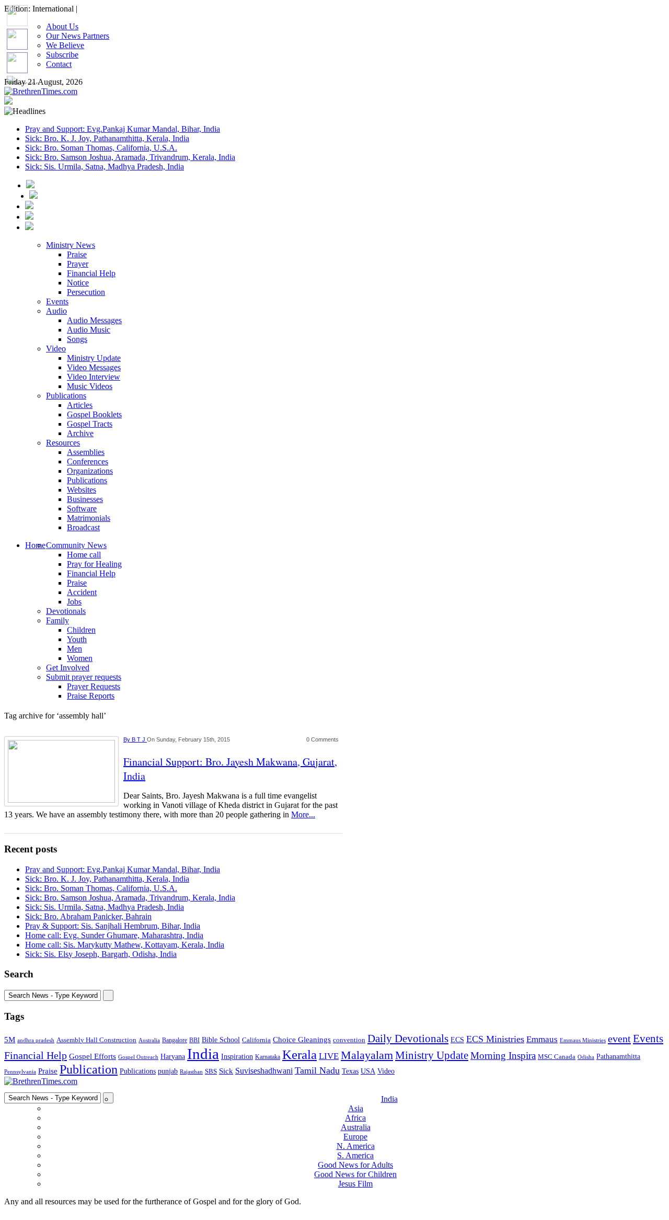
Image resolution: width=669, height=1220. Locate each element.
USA (368, 1071)
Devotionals (66, 611)
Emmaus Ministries (583, 1040)
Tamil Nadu (317, 1070)
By (127, 739)
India (203, 1053)
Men (74, 648)
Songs (77, 339)
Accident (82, 592)
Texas (350, 1071)
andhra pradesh (35, 1040)
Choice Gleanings (302, 1039)
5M (9, 1039)
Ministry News (70, 245)
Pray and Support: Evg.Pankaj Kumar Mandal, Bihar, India (122, 128)
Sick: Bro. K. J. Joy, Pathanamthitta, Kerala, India (107, 138)
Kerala (299, 1054)
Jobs (74, 601)
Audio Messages (94, 320)
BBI (194, 1040)
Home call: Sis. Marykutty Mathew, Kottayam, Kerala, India (124, 944)
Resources (63, 442)
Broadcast (83, 527)
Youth (77, 639)
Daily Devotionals (407, 1038)
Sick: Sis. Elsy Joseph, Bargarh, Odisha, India (101, 954)
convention (349, 1040)
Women (80, 658)
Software (82, 508)
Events (57, 301)
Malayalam (367, 1055)
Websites (81, 489)
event (619, 1038)
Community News (76, 545)
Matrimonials (88, 518)
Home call (84, 554)
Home (35, 545)
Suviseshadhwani (264, 1070)
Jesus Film (355, 1183)
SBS (211, 1071)
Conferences (87, 461)
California (256, 1040)
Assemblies (86, 452)
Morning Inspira (503, 1056)
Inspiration (237, 1056)
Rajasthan (191, 1071)
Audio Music (88, 329)
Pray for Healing (94, 564)
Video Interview (93, 376)
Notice (78, 282)
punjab (168, 1071)
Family (57, 620)
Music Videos (89, 386)
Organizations (90, 470)
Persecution (86, 292)
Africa (355, 1117)
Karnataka (267, 1057)
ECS (457, 1040)
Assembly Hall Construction (96, 1040)
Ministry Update (94, 358)
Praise (77, 254)
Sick (226, 1071)
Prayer (77, 263)
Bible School (221, 1040)
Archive (80, 433)
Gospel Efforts (92, 1056)
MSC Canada (556, 1057)
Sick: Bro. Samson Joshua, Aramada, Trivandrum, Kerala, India (130, 157)
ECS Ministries (495, 1039)
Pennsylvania (20, 1071)
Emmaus (542, 1039)
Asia (355, 1108)
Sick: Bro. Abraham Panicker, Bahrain (88, 916)
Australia (149, 1040)
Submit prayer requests (83, 676)
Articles (80, 405)
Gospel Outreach (138, 1057)
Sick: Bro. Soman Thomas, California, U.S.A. (101, 147)
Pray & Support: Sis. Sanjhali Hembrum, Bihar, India (112, 925)
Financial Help (91, 273)
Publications (66, 395)
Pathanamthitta (618, 1057)
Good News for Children (355, 1174)
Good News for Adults (355, 1164)
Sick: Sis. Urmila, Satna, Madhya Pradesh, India (104, 166)
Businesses (85, 499)
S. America (355, 1155)
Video (56, 348)
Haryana (172, 1057)
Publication (89, 1069)
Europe (355, 1136)
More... (303, 814)
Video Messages (94, 367)
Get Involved (67, 667)
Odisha (586, 1057)
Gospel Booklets (94, 414)
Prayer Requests (93, 686)
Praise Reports (90, 695)
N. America (356, 1146)
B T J (139, 739)
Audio (56, 310)
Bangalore (174, 1040)
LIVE (329, 1056)
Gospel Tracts (89, 423)
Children (81, 629)
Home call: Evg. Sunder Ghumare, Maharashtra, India (114, 935)
